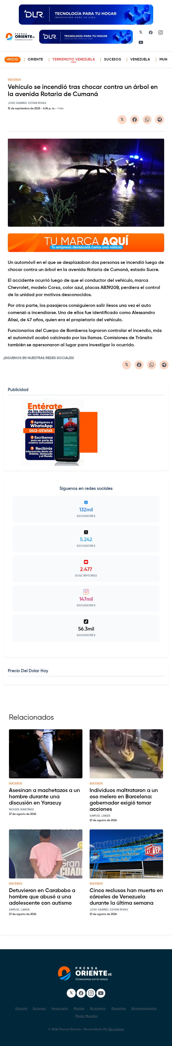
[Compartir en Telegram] (159, 119)
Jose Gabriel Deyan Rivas (27, 103)
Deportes (119, 1008)
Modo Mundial (86, 1016)
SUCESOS (14, 80)
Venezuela (140, 59)
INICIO (12, 59)
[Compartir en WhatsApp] (147, 119)
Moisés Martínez (21, 809)
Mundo (79, 1008)
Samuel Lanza (100, 816)
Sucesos (112, 59)
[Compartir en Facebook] (134, 119)
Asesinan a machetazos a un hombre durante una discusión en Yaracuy (44, 797)
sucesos (15, 783)
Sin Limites (116, 1029)
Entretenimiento (144, 1008)
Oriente (35, 59)
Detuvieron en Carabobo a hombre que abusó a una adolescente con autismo (42, 897)
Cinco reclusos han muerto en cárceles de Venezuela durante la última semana (126, 897)
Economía (98, 1008)
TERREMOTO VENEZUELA (73, 59)
